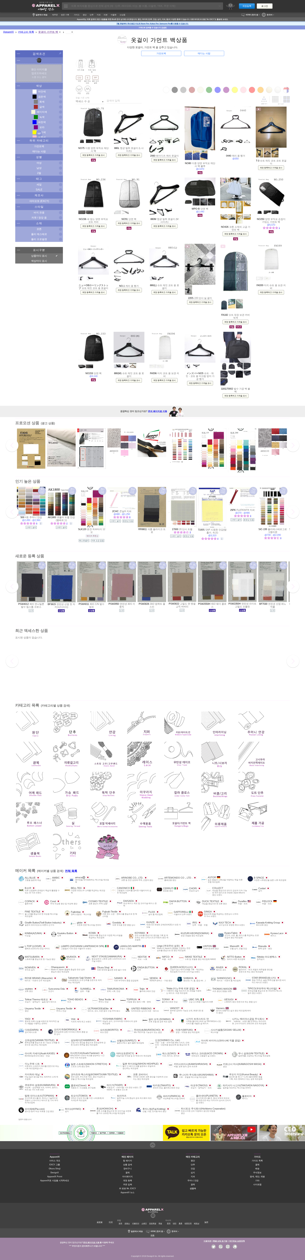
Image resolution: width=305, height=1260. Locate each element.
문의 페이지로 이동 (157, 411)
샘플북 (193, 1188)
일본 (206, 1222)
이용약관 (207, 1241)
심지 (193, 1172)
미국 (111, 1222)
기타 (257, 1180)
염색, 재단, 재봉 (257, 1176)
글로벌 (99, 1222)
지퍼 (193, 1176)
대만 (174, 1223)
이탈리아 (135, 1223)
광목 (193, 1184)
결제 (127, 1172)
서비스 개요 (54, 1160)
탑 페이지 (127, 1160)
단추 (193, 1164)
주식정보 (257, 1172)
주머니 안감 (192, 1180)
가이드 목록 (257, 1160)
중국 (168, 1223)
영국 (120, 1223)
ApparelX (8, 32)
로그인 (264, 6)
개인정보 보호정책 (237, 1241)
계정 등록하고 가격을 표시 (93, 155)
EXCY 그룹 (54, 1164)
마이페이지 (127, 1176)
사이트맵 (257, 1184)
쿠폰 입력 (127, 1184)
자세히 (164, 27)
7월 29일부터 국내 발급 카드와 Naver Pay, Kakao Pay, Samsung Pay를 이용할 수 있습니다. (152, 24)
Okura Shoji (55, 1168)
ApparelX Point (54, 1176)
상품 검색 (127, 1164)
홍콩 (180, 1223)
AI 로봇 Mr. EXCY (127, 1188)
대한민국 (188, 1223)
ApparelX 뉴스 (127, 1192)
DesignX (55, 1172)
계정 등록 (127, 1180)
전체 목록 (71, 871)
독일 (160, 1223)
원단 (193, 1160)
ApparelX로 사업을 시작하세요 (54, 1180)
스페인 (144, 1223)
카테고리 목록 (26, 32)
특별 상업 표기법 (220, 1241)
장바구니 (127, 1168)
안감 (193, 1168)
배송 (257, 1168)
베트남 (196, 1223)
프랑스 (127, 1223)
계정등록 (246, 6)
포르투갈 (152, 1223)
